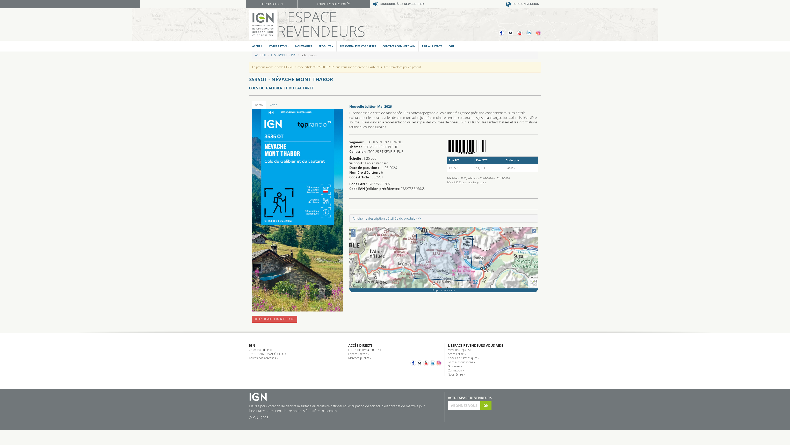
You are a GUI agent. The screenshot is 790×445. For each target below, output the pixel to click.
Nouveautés (303, 46)
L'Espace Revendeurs (321, 24)
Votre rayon (278, 46)
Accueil (257, 46)
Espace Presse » (358, 354)
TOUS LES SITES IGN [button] (332, 4)
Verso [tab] (273, 105)
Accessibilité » (457, 354)
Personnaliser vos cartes (358, 46)
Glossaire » (455, 366)
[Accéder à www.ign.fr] (534, 283)
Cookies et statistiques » (464, 358)
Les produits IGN (283, 55)
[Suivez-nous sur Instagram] (538, 31)
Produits (324, 46)
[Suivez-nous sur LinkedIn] (531, 31)
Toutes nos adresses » (263, 358)
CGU (451, 46)
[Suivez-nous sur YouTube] (521, 31)
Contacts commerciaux (398, 46)
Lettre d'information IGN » (365, 350)
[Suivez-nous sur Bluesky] (512, 31)
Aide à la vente (432, 46)
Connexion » (456, 370)
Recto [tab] (259, 105)
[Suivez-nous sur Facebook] (503, 31)
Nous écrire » (456, 374)
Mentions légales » (460, 350)
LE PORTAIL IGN (271, 4)
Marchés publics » (359, 358)
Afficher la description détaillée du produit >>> (387, 218)
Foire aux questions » (461, 362)
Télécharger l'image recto (275, 319)
